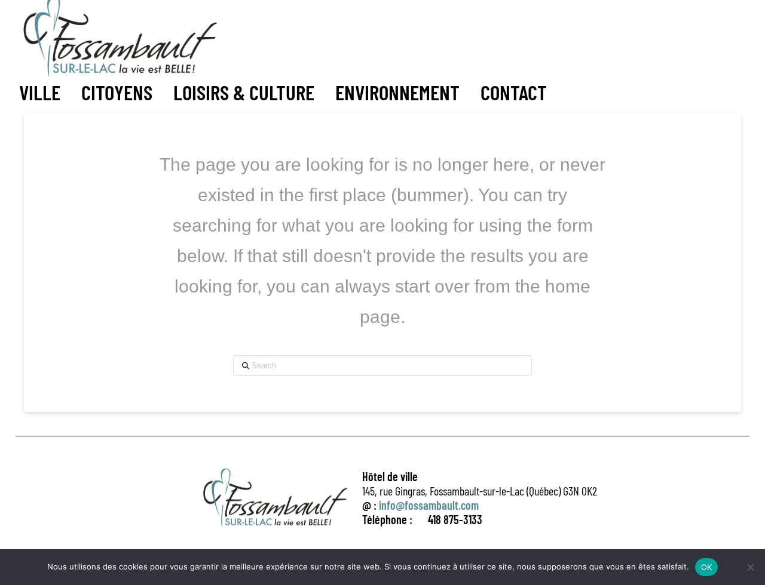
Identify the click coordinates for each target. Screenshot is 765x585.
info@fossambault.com (429, 505)
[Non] (750, 567)
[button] (39, 92)
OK (706, 567)
